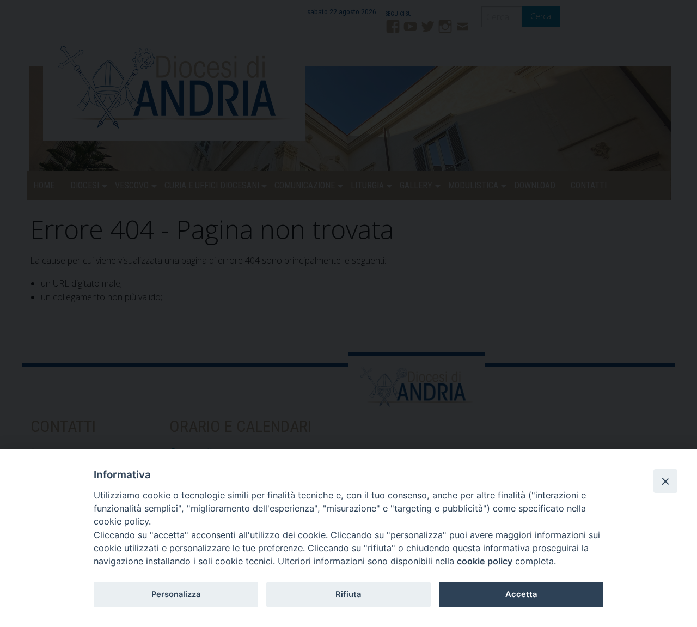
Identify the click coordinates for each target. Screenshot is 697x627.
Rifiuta (348, 594)
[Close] (665, 481)
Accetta (521, 594)
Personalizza (175, 594)
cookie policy (484, 561)
